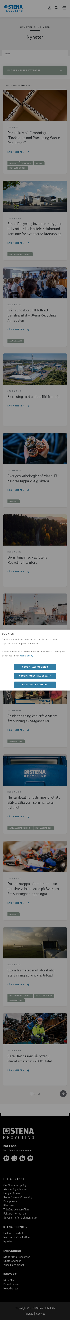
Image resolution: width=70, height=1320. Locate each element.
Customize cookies (35, 685)
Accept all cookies (35, 667)
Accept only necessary (35, 676)
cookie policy (26, 656)
